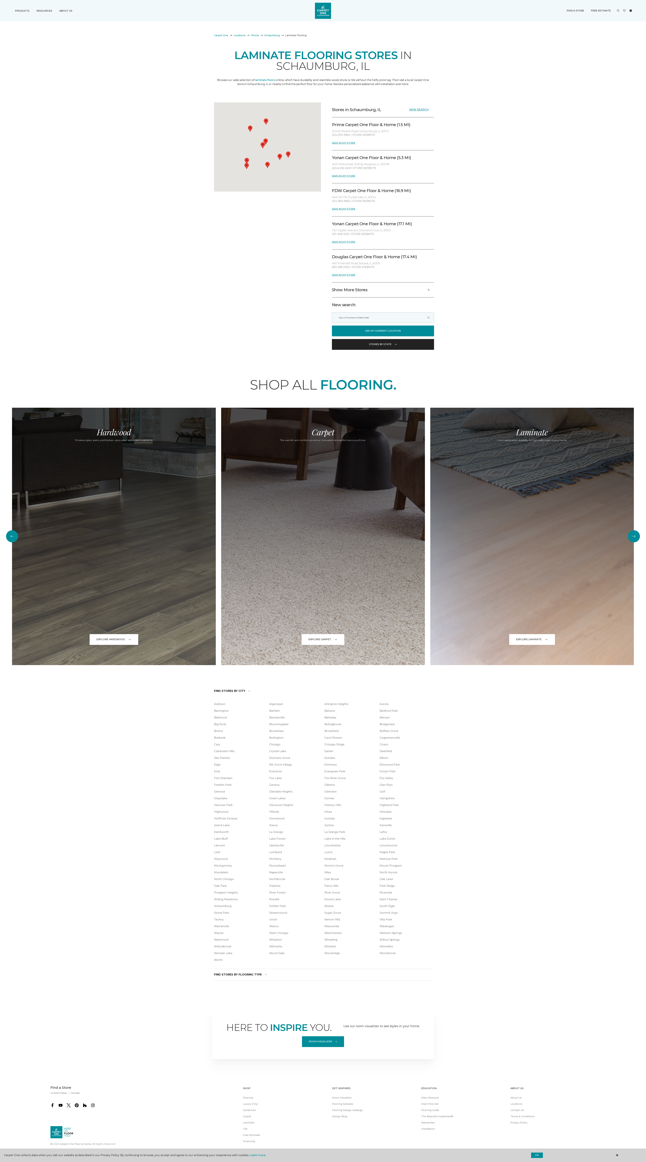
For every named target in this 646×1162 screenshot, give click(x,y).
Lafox (383, 832)
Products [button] (22, 10)
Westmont (221, 939)
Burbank (220, 737)
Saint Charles (388, 899)
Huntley (329, 818)
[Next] (634, 536)
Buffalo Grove (389, 731)
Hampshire (387, 798)
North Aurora (388, 872)
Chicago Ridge (334, 744)
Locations (239, 35)
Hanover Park (223, 805)
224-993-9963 (341, 201)
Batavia (329, 710)
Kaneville (386, 825)
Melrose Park (389, 859)
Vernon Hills (332, 919)
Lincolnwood (388, 845)
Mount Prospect (391, 865)
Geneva (274, 784)
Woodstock (388, 953)
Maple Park (387, 852)
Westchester (333, 933)
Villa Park (386, 919)
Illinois (255, 35)
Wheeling (330, 939)
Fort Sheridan (223, 778)
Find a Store (575, 10)
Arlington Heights (336, 704)
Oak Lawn (386, 879)
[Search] (428, 317)
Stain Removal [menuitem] (430, 1097)
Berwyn (385, 717)
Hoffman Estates (226, 818)
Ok (537, 1155)
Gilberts (329, 784)
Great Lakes (277, 798)
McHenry (275, 859)
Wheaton (275, 939)
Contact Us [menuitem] (517, 1110)
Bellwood (220, 717)
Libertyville (276, 845)
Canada (75, 1092)
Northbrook (277, 879)
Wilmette (275, 946)
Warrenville (221, 926)
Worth (218, 960)
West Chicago (278, 933)
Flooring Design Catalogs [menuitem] (347, 1110)
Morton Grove (333, 865)
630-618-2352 (341, 267)
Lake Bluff (221, 838)
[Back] (12, 536)
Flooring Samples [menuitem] (342, 1103)
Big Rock (220, 724)
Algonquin (276, 704)
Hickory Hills (332, 805)
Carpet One (221, 35)
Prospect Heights (226, 892)
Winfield (330, 946)
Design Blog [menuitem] (339, 1116)
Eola (217, 771)
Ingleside (386, 818)
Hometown (277, 818)
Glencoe (219, 791)
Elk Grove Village (280, 764)
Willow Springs (390, 939)
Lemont (219, 845)
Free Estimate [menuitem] (251, 1135)
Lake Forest (277, 838)
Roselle (274, 899)
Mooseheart (277, 865)
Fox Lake (275, 778)
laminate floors (265, 80)
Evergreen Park (334, 771)
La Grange (276, 832)
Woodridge (332, 953)
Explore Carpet (319, 639)
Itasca (273, 825)
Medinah (330, 859)
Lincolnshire (332, 845)
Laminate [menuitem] (248, 1122)
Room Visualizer (320, 1041)
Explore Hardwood (110, 639)
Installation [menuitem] (428, 1128)
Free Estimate (601, 10)
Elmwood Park (390, 764)
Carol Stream (333, 737)
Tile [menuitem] (245, 1128)
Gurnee (329, 798)
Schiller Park (277, 906)
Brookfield (331, 731)
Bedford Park (389, 710)
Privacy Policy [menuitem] (518, 1122)
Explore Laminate (529, 639)
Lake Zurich (387, 838)
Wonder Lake (223, 953)
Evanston (275, 771)
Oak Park (220, 885)
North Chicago (224, 879)
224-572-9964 (341, 135)
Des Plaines (222, 758)
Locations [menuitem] (516, 1103)
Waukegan (387, 926)
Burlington (276, 737)
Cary (217, 744)
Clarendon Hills (224, 751)
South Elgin (387, 906)
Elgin (217, 764)
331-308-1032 (341, 234)
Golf (382, 791)
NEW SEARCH (419, 109)
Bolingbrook (332, 724)
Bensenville (277, 717)
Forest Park (388, 771)
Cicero (384, 744)
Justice (329, 825)
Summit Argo (389, 912)
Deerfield (386, 751)
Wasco (274, 926)
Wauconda (331, 926)
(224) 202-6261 (342, 168)
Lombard (275, 852)
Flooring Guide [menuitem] (430, 1110)
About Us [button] (65, 10)
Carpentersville (390, 737)
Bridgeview (387, 724)
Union (273, 919)
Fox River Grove (335, 778)
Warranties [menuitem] (428, 1122)
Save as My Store (343, 142)
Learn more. (258, 1155)
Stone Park (221, 912)
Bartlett (274, 710)
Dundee (329, 758)
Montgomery (223, 865)
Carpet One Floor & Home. (76, 1144)
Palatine (274, 885)
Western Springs (391, 933)
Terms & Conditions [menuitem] (522, 1116)
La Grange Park (334, 832)
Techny (219, 919)
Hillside (274, 811)
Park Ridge (387, 885)
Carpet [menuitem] (247, 1116)
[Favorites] (624, 10)
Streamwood (278, 912)
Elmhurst (330, 764)
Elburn (384, 758)
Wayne (218, 933)
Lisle (217, 852)
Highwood (221, 811)
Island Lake (222, 825)
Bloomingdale (279, 724)
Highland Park (389, 805)
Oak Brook (331, 879)
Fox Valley (386, 778)
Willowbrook (222, 946)
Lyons (328, 852)
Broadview (276, 731)
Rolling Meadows (226, 899)
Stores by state (380, 344)
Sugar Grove (332, 912)
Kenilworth (221, 832)
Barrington (221, 710)
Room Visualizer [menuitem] (342, 1097)
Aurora (384, 704)
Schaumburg (272, 35)
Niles (327, 872)
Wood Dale (276, 953)
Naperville (276, 872)
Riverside (386, 892)
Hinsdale (385, 811)
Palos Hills (331, 885)
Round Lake (332, 899)
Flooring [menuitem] (248, 1097)
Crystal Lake (277, 751)
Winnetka (386, 946)
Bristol (218, 731)
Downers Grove (279, 758)
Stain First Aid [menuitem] (429, 1103)
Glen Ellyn (386, 784)
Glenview (330, 791)
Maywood (221, 859)
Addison (219, 704)
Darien (328, 751)
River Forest (277, 892)
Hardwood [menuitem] (249, 1110)
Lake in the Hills (335, 838)
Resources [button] (44, 10)
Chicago (274, 744)
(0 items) (631, 10)
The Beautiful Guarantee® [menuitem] (437, 1116)
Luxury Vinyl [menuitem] (250, 1103)
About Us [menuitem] (516, 1097)
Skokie (329, 906)
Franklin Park (223, 784)
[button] (618, 10)
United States (58, 1092)
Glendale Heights (281, 791)
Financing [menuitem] (249, 1141)
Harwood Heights (281, 805)
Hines (328, 811)
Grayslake (220, 798)
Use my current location (383, 330)
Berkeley (330, 717)
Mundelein (221, 872)
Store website (363, 135)
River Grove (332, 892)
